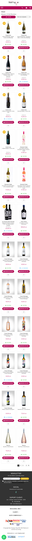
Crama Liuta (8, 35)
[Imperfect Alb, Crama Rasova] (23, 398)
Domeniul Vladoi (23, 147)
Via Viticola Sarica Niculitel (8, 221)
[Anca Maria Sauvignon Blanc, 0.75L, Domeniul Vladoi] (8, 175)
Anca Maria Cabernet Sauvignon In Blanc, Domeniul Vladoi (23, 149)
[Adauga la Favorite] (8, 51)
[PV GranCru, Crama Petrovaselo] (23, 212)
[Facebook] (16, 492)
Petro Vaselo (24, 221)
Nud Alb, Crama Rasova (8, 446)
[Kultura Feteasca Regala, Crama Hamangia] (8, 361)
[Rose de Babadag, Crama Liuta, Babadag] (23, 63)
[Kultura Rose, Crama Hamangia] (23, 324)
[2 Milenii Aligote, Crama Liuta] (8, 137)
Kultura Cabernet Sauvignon (8, 409)
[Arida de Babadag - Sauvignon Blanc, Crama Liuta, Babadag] (23, 27)
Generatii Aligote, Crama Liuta (23, 111)
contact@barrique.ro (17, 503)
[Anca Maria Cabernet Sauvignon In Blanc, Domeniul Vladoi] (23, 137)
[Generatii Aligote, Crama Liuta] (23, 100)
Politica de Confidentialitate (18, 482)
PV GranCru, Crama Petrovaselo (24, 223)
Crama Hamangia (8, 259)
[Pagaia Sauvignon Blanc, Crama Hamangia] (23, 287)
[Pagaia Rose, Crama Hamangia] (8, 324)
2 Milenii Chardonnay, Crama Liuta (8, 112)
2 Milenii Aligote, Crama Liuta (8, 148)
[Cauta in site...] (30, 7)
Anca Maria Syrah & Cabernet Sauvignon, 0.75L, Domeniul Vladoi (24, 187)
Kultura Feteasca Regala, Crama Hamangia (8, 373)
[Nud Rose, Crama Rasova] (23, 436)
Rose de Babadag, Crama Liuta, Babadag (23, 74)
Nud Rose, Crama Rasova (23, 446)
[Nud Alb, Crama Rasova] (8, 436)
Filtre (9, 17)
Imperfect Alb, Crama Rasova (24, 409)
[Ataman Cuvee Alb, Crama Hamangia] (23, 249)
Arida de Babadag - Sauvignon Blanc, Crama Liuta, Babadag (23, 37)
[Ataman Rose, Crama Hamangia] (8, 287)
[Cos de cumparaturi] (26, 7)
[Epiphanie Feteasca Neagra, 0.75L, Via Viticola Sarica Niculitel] (8, 212)
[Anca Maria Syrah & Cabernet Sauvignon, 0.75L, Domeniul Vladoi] (23, 175)
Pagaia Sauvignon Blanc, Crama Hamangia (23, 298)
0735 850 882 (17, 501)
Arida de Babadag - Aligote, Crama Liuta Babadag (8, 37)
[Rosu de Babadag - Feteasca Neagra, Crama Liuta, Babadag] (8, 63)
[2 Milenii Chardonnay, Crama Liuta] (8, 100)
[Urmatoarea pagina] (29, 466)
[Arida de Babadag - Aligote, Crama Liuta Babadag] (8, 27)
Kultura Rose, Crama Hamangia (23, 335)
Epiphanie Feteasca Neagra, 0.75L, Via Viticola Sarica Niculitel (8, 224)
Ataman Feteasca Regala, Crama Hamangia (8, 261)
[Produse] (2, 8)
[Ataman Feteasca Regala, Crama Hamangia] (8, 249)
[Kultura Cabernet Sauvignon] (8, 398)
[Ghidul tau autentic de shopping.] (21, 537)
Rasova (24, 408)
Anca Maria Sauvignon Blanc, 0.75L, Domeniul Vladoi (8, 186)
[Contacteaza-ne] (22, 7)
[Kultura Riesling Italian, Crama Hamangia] (23, 361)
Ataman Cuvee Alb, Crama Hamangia (23, 261)
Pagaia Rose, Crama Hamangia (8, 335)
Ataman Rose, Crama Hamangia (8, 298)
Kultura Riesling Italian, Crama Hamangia (23, 373)
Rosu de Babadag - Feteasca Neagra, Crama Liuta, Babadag (8, 75)
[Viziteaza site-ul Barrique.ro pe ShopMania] (11, 537)
